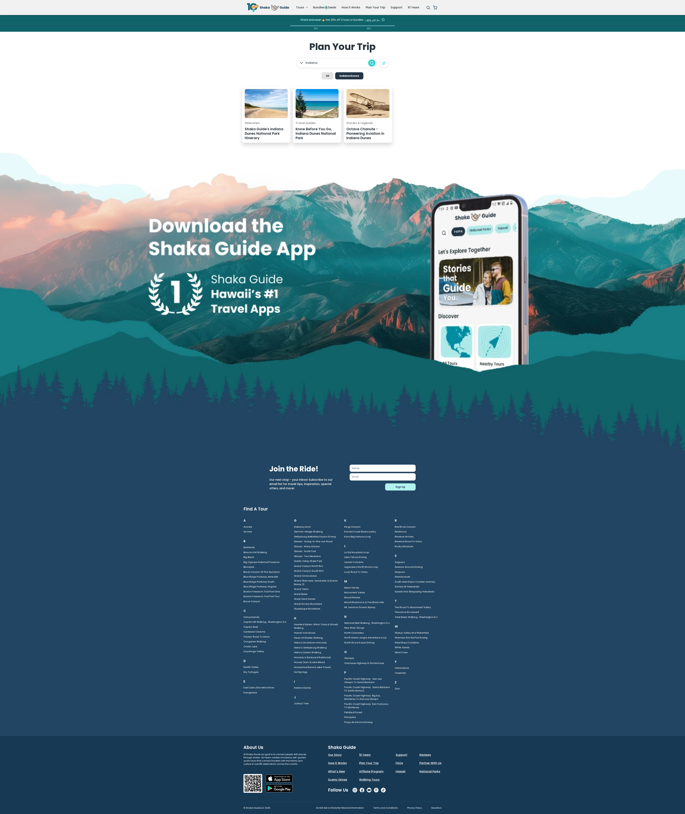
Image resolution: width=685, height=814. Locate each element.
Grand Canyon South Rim (309, 571)
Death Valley (250, 667)
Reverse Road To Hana (408, 541)
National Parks (429, 771)
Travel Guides (306, 123)
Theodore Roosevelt (407, 612)
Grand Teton (301, 589)
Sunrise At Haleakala (407, 586)
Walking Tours (369, 780)
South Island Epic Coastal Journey (415, 581)
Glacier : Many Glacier (307, 546)
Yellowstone (402, 668)
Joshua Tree (301, 703)
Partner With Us (430, 763)
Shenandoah (402, 576)
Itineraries (252, 123)
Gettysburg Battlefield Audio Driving (315, 536)
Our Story (335, 755)
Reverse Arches (404, 536)
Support (396, 7)
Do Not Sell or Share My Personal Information (340, 807)
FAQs (399, 763)
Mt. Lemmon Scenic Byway (360, 607)
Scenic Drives (337, 780)
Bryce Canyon (251, 601)
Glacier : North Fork (305, 551)
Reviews (425, 755)
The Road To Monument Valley (413, 607)
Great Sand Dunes (305, 599)
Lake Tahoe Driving (355, 557)
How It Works (337, 763)
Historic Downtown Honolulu (310, 642)
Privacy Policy (414, 807)
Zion (397, 688)
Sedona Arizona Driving (409, 567)
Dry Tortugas (250, 672)
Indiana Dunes (302, 687)
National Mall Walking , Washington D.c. (367, 623)
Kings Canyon (352, 527)
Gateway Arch (302, 527)
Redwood (400, 531)
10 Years (413, 7)
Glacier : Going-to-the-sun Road (313, 541)
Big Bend (248, 557)
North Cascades (354, 632)
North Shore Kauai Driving (359, 642)
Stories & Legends (359, 123)
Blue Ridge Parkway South (258, 581)
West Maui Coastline (407, 642)
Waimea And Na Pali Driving (411, 637)
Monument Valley (354, 592)
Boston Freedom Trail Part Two (261, 596)
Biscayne (248, 567)
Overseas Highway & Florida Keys (364, 663)
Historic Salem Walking (307, 652)
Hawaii (400, 771)
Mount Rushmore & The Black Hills (364, 602)
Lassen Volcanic (354, 562)
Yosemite (400, 673)
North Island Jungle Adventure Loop (365, 637)
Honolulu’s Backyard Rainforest (312, 657)
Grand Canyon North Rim (308, 566)
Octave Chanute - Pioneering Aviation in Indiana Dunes (365, 133)
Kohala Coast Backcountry (360, 531)
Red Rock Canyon (405, 527)
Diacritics (436, 807)
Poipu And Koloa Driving (358, 722)
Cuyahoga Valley (253, 651)
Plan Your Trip (375, 7)
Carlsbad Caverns (254, 631)
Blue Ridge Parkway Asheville (260, 576)
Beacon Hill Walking (255, 552)
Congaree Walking (254, 641)
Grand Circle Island (305, 576)
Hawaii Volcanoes (305, 632)
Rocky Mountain (404, 546)
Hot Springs (301, 672)
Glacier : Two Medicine (307, 556)
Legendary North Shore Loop (361, 567)
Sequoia (400, 572)
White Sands (402, 647)
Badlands (249, 547)
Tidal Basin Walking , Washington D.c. (416, 617)
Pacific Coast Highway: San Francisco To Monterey (366, 705)
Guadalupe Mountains (307, 608)
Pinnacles (350, 717)
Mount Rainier (352, 597)
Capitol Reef (250, 627)
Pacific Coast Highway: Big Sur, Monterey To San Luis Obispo (362, 697)
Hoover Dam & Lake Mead (309, 662)
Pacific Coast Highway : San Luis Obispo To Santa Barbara (363, 680)
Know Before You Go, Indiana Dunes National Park (316, 133)
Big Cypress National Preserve (261, 562)
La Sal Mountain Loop (356, 552)
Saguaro (400, 562)
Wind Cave (401, 652)
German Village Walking (308, 531)
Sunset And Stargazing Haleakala (415, 591)
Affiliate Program (371, 771)
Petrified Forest (353, 712)
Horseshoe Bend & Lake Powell (312, 667)
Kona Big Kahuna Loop (357, 536)
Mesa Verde (351, 587)
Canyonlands (251, 617)
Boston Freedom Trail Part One (261, 591)
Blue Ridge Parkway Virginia (259, 586)
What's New (336, 771)
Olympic (349, 658)
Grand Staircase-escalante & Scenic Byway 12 (316, 582)
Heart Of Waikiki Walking (308, 637)
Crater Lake (250, 646)
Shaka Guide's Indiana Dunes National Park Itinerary (264, 133)
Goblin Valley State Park (308, 561)
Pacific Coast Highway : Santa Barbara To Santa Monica (367, 689)
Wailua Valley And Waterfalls (412, 632)
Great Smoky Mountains (308, 604)
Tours (300, 7)
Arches (247, 531)
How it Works (351, 7)
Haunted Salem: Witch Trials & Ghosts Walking (316, 626)
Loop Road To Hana (355, 572)
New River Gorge (354, 628)
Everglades (250, 692)
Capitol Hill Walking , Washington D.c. (265, 622)
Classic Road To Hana (256, 636)
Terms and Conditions (385, 807)
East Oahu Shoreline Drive (258, 687)
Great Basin (301, 594)
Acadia (247, 527)
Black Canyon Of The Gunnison (261, 572)
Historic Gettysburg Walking (310, 647)
